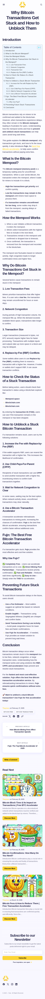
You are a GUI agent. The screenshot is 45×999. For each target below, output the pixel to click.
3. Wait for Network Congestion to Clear (22, 91)
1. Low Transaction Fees (17, 65)
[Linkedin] (16, 984)
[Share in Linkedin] (18, 716)
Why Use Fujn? (14, 102)
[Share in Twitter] (10, 716)
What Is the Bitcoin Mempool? (17, 54)
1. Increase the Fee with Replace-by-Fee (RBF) (23, 85)
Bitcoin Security (12, 777)
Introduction (10, 51)
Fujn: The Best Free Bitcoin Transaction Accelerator (20, 97)
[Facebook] (4, 984)
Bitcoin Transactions (24, 712)
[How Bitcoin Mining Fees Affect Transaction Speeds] (22, 729)
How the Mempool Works (15, 56)
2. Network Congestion (17, 67)
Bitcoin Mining (24, 878)
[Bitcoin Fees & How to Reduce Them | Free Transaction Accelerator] (22, 886)
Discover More (9, 818)
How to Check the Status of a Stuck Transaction (19, 76)
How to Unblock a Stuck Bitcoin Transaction (22, 81)
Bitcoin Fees (8, 712)
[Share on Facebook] (14, 716)
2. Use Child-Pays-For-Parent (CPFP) (22, 88)
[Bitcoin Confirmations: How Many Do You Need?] (22, 835)
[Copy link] (22, 716)
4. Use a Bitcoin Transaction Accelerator (23, 94)
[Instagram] (12, 984)
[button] (4, 4)
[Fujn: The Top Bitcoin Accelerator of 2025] (22, 746)
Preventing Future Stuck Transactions (20, 105)
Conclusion (9, 107)
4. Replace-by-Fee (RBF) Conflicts (21, 72)
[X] (8, 984)
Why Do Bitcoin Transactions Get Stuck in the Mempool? (21, 60)
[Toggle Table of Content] (38, 47)
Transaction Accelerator (16, 784)
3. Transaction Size (15, 70)
